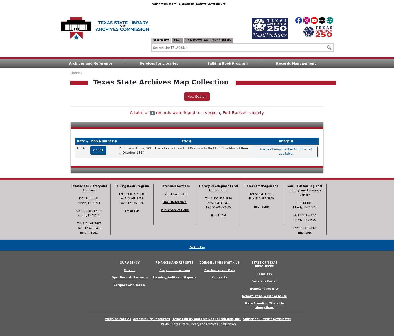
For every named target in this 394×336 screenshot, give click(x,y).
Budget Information (174, 270)
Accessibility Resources (151, 319)
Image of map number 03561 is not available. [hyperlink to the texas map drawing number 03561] (286, 151)
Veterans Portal (264, 281)
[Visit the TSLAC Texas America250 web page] (270, 23)
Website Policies (118, 319)
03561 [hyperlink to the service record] (98, 150)
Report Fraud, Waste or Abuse (264, 296)
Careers (129, 270)
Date (81, 141)
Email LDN (218, 215)
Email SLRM (261, 207)
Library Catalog (196, 40)
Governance (217, 4)
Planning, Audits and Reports (175, 277)
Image (284, 141)
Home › (76, 73)
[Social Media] (329, 21)
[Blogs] (322, 21)
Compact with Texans (130, 285)
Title (184, 141)
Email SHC (305, 232)
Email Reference (175, 202)
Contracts (219, 277)
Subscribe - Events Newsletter (267, 319)
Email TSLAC (89, 232)
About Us (187, 4)
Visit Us (174, 4)
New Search (197, 96)
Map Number (102, 141)
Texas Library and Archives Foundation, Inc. (206, 319)
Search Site (161, 40)
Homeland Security (264, 288)
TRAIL (177, 40)
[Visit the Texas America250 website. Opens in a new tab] (317, 31)
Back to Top (197, 247)
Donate (201, 4)
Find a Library (221, 40)
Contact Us (159, 4)
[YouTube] (314, 21)
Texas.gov (264, 274)
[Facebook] (298, 21)
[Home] (106, 26)
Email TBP (132, 211)
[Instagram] (306, 21)
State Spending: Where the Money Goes (264, 305)
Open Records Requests (130, 277)
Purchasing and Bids (219, 270)
